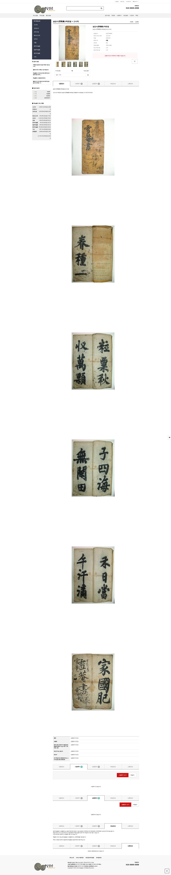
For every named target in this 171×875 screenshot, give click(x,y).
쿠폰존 (113, 15)
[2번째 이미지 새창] (63, 64)
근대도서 (36, 28)
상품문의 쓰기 (125, 804)
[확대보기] (72, 71)
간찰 (35, 42)
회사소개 (72, 857)
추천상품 (42, 15)
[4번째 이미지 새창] (75, 64)
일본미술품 (37, 49)
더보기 (132, 775)
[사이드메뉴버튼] (169, 437)
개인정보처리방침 (90, 857)
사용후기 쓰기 (123, 775)
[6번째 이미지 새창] (86, 64)
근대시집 (36, 32)
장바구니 (136, 1)
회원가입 (122, 1)
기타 (35, 57)
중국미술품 (37, 53)
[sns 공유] (88, 75)
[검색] (101, 8)
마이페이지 (128, 1)
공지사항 (107, 15)
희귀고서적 (37, 35)
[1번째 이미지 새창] (57, 64)
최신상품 (35, 15)
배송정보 (113, 83)
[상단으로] (167, 871)
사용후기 (119, 15)
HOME (131, 21)
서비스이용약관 (79, 857)
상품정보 (61, 83)
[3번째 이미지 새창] (69, 64)
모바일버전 (98, 857)
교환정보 (130, 83)
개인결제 (125, 15)
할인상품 (48, 15)
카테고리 (37, 21)
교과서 (36, 39)
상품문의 (95, 83)
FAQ (137, 15)
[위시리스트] (135, 61)
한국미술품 (37, 46)
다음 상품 (86, 70)
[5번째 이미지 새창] (81, 64)
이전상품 (58, 70)
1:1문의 (132, 15)
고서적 (36, 24)
